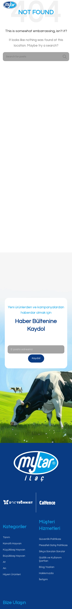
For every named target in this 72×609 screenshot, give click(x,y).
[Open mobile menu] (66, 6)
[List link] (18, 537)
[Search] (64, 56)
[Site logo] (10, 5)
